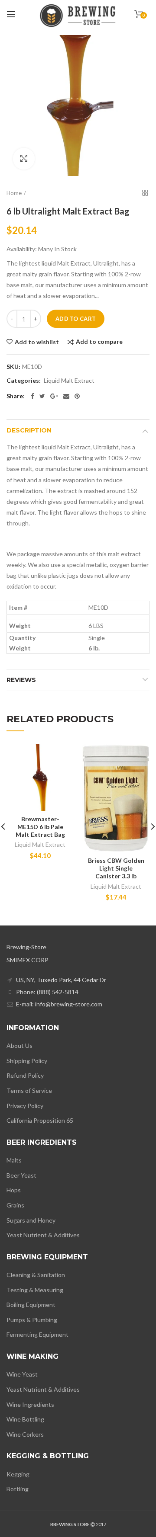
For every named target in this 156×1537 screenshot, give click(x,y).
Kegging (17, 1474)
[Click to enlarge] (24, 159)
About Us (19, 1045)
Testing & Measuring (34, 1290)
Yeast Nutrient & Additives (43, 1235)
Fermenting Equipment (37, 1334)
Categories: (23, 380)
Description (29, 430)
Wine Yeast (22, 1374)
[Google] (54, 396)
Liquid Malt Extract (69, 380)
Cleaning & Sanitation (35, 1274)
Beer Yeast (21, 1175)
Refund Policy (25, 1075)
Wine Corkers (25, 1434)
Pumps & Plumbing (31, 1319)
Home (14, 192)
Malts (14, 1160)
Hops (13, 1190)
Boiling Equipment (30, 1304)
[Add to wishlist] (61, 755)
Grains (15, 1205)
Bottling (17, 1488)
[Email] (66, 396)
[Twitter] (42, 396)
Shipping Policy (26, 1060)
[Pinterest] (77, 396)
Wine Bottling (25, 1419)
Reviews (21, 680)
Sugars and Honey (30, 1220)
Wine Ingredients (30, 1404)
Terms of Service (29, 1090)
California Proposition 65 (39, 1120)
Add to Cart (75, 318)
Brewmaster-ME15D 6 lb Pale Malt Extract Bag (40, 826)
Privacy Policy (24, 1105)
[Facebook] (32, 396)
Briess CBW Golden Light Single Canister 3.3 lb (116, 868)
